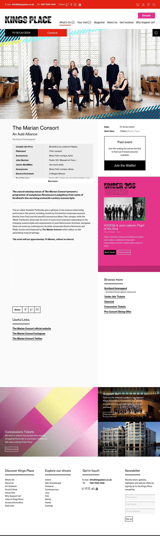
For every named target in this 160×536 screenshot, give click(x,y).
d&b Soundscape (53, 483)
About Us (9, 483)
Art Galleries (11, 486)
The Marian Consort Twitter (27, 338)
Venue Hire (10, 492)
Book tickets (110, 252)
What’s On (9, 479)
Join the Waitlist (125, 165)
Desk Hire (9, 505)
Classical (109, 301)
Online (48, 479)
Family (48, 502)
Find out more (124, 252)
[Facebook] (25, 310)
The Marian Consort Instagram (28, 333)
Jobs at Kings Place (14, 499)
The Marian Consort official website (31, 328)
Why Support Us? (13, 496)
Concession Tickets (115, 306)
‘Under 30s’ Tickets (114, 296)
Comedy (49, 505)
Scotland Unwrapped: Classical (121, 292)
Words (48, 499)
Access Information (14, 502)
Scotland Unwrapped (115, 288)
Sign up (129, 519)
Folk (47, 496)
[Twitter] (31, 310)
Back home (28, 20)
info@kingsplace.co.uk (23, 4)
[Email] (37, 310)
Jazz (47, 492)
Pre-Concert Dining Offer (117, 311)
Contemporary (52, 489)
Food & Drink (11, 489)
